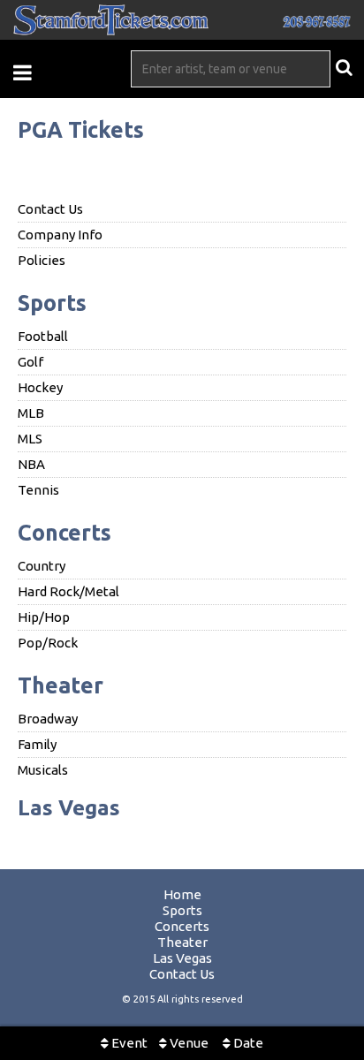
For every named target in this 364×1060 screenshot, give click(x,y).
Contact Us (50, 208)
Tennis (38, 489)
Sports (52, 303)
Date (247, 1042)
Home (182, 894)
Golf (30, 361)
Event (128, 1042)
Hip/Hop (44, 617)
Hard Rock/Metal (68, 591)
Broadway (48, 718)
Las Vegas (69, 808)
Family (37, 744)
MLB (31, 412)
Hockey (40, 387)
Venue (188, 1042)
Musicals (43, 769)
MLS (30, 438)
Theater (60, 685)
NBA (31, 464)
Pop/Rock (48, 642)
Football (43, 336)
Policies (41, 260)
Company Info (60, 234)
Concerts (64, 532)
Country (41, 565)
